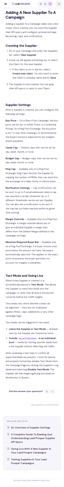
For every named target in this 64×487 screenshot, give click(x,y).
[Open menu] (5, 4)
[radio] (41, 4)
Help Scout (45, 480)
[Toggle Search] (59, 4)
